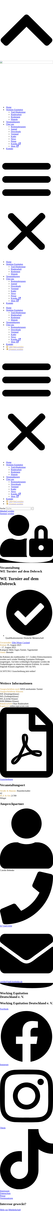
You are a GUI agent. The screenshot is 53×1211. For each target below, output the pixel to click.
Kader (13, 136)
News (13, 139)
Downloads (16, 131)
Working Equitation (14, 110)
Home (8, 107)
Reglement (15, 117)
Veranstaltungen (13, 122)
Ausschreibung (6, 779)
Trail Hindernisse (18, 112)
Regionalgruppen (18, 127)
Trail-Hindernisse (18, 312)
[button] (26, 205)
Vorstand (14, 134)
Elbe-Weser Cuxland (21, 642)
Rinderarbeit (16, 114)
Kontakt (9, 148)
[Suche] (33, 508)
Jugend (14, 129)
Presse (13, 141)
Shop (13, 146)
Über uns (10, 124)
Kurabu (14, 144)
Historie (14, 119)
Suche (2, 508)
